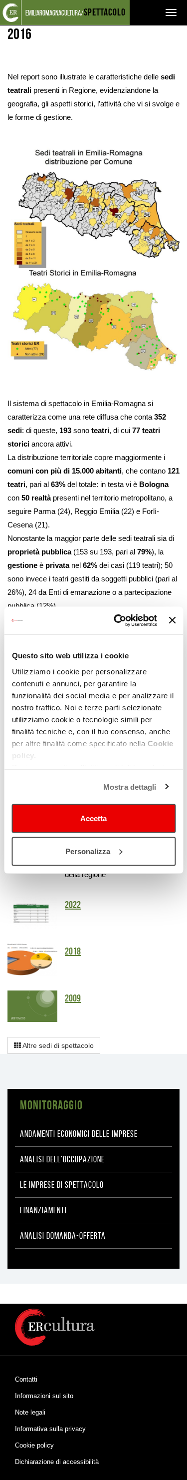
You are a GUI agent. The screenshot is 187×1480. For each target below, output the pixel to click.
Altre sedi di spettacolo (57, 1045)
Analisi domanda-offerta (63, 1236)
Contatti (26, 1379)
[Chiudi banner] (172, 620)
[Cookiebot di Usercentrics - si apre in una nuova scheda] (117, 620)
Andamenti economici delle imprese (79, 1134)
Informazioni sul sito (44, 1396)
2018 (73, 951)
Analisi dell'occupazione (62, 1159)
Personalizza (87, 851)
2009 (73, 997)
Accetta (93, 818)
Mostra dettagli (130, 786)
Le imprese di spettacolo (62, 1185)
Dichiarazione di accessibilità (57, 1462)
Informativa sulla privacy (50, 1429)
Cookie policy (34, 1445)
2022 (73, 904)
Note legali (30, 1412)
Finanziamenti (43, 1210)
